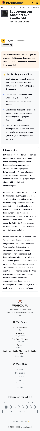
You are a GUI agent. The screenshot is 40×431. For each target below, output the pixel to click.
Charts (20, 369)
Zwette (26, 22)
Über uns (20, 383)
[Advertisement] (20, 30)
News (20, 380)
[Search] (31, 2)
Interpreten (20, 373)
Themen (20, 376)
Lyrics (10, 41)
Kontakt (20, 387)
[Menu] (37, 2)
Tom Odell (18, 22)
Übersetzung (21, 41)
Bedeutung (7, 45)
